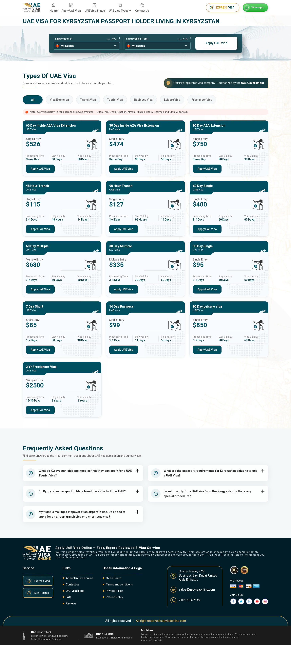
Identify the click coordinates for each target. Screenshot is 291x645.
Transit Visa (88, 99)
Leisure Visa (172, 99)
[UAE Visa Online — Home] (31, 7)
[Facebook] (233, 601)
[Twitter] (241, 601)
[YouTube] (257, 601)
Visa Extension (59, 99)
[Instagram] (265, 601)
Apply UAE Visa (216, 43)
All (32, 99)
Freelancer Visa (202, 99)
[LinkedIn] (249, 601)
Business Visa (143, 99)
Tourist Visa (115, 99)
